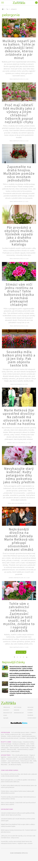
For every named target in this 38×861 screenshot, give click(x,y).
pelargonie (14, 9)
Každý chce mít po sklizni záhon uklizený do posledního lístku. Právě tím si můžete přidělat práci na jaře (22, 684)
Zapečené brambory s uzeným (25, 749)
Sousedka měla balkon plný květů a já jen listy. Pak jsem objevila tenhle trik (19, 359)
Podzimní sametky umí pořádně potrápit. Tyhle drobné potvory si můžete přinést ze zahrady (18, 798)
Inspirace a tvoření (12, 757)
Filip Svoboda (18, 384)
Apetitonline (17, 707)
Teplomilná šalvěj (15, 762)
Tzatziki (3, 746)
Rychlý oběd (9, 746)
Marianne (16, 710)
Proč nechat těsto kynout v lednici (20, 732)
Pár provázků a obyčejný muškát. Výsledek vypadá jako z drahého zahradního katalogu (19, 235)
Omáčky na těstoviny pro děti (13, 734)
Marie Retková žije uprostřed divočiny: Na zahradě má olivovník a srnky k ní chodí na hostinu (19, 417)
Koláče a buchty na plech (14, 736)
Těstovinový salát (11, 749)
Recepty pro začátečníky (19, 744)
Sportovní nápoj (5, 751)
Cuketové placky (15, 751)
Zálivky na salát (30, 746)
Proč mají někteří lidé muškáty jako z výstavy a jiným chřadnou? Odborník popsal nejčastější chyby (19, 113)
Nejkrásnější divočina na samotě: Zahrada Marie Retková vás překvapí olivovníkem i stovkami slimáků (19, 539)
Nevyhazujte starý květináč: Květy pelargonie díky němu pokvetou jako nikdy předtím (19, 475)
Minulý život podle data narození (9, 738)
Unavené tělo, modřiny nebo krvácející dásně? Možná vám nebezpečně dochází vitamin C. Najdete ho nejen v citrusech (16, 842)
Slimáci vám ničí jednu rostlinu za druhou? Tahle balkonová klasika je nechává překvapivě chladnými (19, 294)
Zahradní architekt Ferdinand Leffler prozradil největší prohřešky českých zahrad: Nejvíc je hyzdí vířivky (18, 814)
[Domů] (8, 703)
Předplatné (6, 707)
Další (20, 652)
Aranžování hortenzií (13, 761)
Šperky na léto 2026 (32, 738)
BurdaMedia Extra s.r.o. (21, 853)
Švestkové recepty (17, 742)
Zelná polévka (4, 747)
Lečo (28, 744)
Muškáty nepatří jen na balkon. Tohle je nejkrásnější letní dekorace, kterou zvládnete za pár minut (19, 49)
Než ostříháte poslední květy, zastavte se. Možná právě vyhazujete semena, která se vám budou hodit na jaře (23, 676)
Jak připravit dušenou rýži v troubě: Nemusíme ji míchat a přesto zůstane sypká (18, 819)
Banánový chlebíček (19, 746)
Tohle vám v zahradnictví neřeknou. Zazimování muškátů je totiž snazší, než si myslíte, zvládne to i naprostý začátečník (19, 617)
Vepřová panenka (14, 747)
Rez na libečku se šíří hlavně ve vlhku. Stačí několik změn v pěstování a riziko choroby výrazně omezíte (19, 775)
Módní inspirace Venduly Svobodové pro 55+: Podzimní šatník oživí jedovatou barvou (18, 831)
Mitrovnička (4, 764)
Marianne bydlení (19, 712)
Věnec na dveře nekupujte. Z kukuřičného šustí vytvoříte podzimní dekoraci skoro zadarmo (18, 803)
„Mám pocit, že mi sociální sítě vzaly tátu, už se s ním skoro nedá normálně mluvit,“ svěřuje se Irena (18, 837)
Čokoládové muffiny (28, 742)
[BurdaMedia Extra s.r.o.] (19, 723)
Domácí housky (24, 747)
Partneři (5, 718)
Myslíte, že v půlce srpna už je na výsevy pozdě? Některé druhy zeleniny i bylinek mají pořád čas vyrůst (21, 692)
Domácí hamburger (6, 744)
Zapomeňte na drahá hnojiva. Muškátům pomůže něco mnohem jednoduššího (19, 173)
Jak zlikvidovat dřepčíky (14, 764)
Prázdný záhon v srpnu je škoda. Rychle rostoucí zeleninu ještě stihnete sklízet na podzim (17, 792)
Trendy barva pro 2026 (26, 761)
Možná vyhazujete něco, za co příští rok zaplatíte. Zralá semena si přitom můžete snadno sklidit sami (18, 781)
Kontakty (6, 710)
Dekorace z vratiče (11, 759)
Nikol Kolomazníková (19, 442)
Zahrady (9, 442)
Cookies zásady (31, 718)
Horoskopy (22, 738)
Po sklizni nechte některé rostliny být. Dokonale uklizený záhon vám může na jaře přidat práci (19, 786)
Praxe (11, 79)
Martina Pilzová (18, 79)
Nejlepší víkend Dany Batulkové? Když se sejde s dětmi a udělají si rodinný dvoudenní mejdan (18, 825)
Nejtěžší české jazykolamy (28, 736)
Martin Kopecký (18, 201)
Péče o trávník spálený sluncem (20, 755)
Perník (32, 744)
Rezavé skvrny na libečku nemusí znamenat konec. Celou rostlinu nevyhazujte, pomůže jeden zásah (21, 668)
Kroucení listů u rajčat (27, 762)
